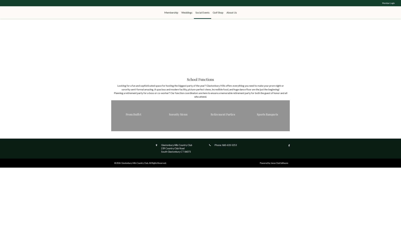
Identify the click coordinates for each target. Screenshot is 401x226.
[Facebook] (288, 145)
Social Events (202, 12)
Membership (171, 12)
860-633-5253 (229, 145)
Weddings (186, 12)
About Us (232, 12)
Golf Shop (218, 12)
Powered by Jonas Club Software (274, 163)
